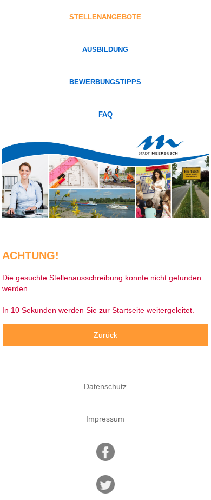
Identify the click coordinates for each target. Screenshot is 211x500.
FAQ (105, 115)
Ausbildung (105, 50)
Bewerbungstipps (105, 82)
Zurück (105, 335)
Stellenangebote (105, 17)
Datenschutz (105, 386)
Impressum (105, 419)
